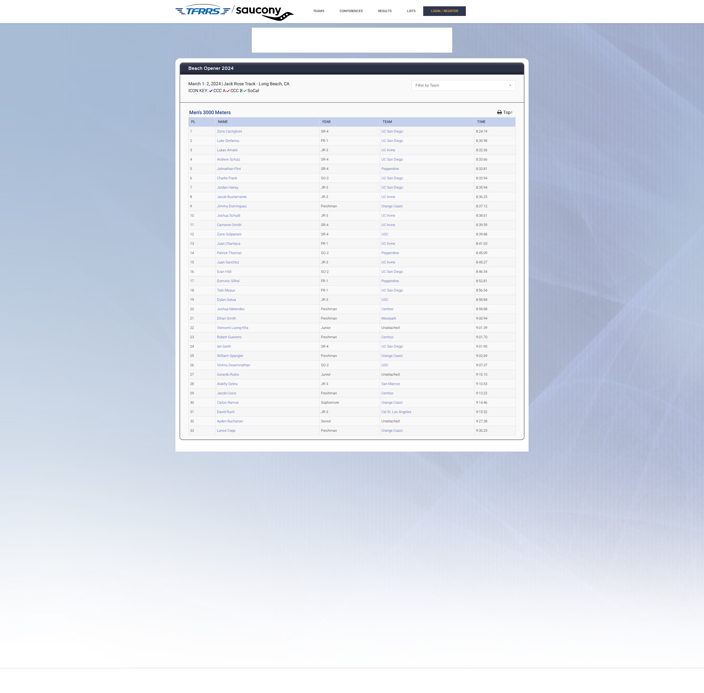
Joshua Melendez (230, 309)
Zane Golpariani (229, 234)
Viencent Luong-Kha (232, 328)
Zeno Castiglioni (229, 131)
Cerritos (387, 309)
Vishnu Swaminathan (233, 365)
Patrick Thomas (229, 253)
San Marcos (390, 384)
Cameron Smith (229, 225)
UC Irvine (388, 150)
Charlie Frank (227, 178)
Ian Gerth (224, 346)
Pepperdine (390, 169)
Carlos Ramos (228, 402)
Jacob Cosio (226, 393)
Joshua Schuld (228, 215)
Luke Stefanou (228, 141)
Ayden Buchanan (230, 421)
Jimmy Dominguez (232, 206)
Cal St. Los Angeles (396, 412)
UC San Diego (392, 131)
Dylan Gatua (226, 300)
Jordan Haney (227, 187)
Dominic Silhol (228, 281)
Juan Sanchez (228, 262)
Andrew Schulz (228, 159)
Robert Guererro (229, 337)
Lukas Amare (227, 150)
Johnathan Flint (229, 169)
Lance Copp (226, 430)
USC (384, 234)
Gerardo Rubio (228, 374)
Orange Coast (392, 206)
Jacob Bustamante (232, 197)
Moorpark (388, 318)
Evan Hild (224, 272)
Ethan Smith (226, 318)
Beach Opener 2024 (210, 68)
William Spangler (230, 356)
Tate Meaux (226, 290)
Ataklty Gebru (227, 384)
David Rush (226, 412)
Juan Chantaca (228, 243)
